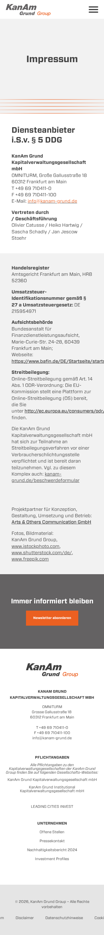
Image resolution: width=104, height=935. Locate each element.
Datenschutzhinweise (64, 918)
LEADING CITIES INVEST (52, 806)
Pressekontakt (52, 841)
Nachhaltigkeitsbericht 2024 (52, 850)
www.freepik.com (30, 559)
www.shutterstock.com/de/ (42, 552)
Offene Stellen (52, 832)
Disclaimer (25, 918)
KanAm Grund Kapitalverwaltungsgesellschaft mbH (52, 779)
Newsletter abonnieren (52, 618)
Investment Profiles (52, 859)
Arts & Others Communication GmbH (51, 522)
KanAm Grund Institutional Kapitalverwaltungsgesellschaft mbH (52, 789)
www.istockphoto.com (36, 546)
